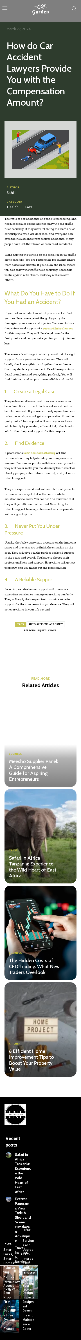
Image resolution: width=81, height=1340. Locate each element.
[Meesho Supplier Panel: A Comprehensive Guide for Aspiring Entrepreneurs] (40, 739)
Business (15, 754)
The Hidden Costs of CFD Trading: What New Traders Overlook (34, 966)
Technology (12, 1282)
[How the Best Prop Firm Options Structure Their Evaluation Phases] (9, 1316)
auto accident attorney (46, 624)
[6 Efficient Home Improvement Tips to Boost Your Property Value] (40, 1029)
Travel (14, 850)
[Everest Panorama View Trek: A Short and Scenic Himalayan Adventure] (8, 1199)
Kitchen (14, 1044)
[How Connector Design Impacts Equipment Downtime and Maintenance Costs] (28, 1316)
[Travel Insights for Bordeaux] (8, 1248)
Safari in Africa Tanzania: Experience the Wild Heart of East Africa (32, 867)
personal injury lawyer (40, 630)
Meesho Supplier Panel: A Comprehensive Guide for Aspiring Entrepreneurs (33, 770)
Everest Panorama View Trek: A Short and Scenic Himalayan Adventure (23, 1220)
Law (28, 207)
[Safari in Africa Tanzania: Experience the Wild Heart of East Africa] (40, 836)
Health (13, 207)
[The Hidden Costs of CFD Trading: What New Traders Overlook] (40, 933)
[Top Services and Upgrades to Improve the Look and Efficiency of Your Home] (28, 1282)
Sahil (11, 192)
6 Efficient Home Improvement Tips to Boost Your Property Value (31, 1060)
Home (8, 1243)
